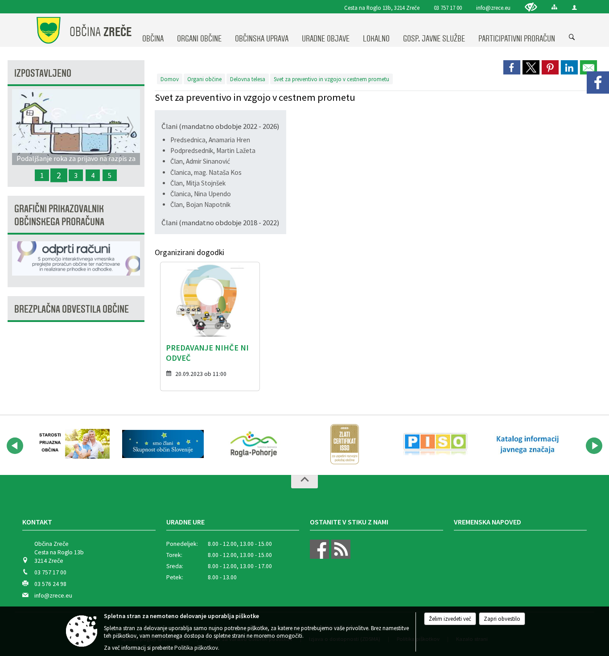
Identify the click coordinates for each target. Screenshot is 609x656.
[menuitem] (153, 30)
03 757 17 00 (448, 7)
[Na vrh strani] (304, 481)
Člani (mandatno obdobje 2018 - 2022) (220, 222)
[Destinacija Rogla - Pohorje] (254, 444)
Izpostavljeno (42, 73)
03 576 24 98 (50, 584)
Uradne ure (185, 521)
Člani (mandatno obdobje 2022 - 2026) (220, 126)
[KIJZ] (526, 444)
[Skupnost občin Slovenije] (163, 444)
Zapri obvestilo (502, 619)
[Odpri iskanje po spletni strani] (572, 37)
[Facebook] (598, 82)
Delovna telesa (247, 79)
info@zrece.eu (493, 7)
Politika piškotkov (196, 648)
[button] (15, 445)
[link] (512, 67)
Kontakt (37, 521)
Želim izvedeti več (450, 619)
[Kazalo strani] (554, 7)
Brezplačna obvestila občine (71, 309)
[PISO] (435, 444)
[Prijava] (574, 7)
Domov (169, 79)
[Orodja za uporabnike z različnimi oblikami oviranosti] (531, 7)
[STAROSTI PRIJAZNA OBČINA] (72, 444)
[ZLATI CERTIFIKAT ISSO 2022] (344, 444)
